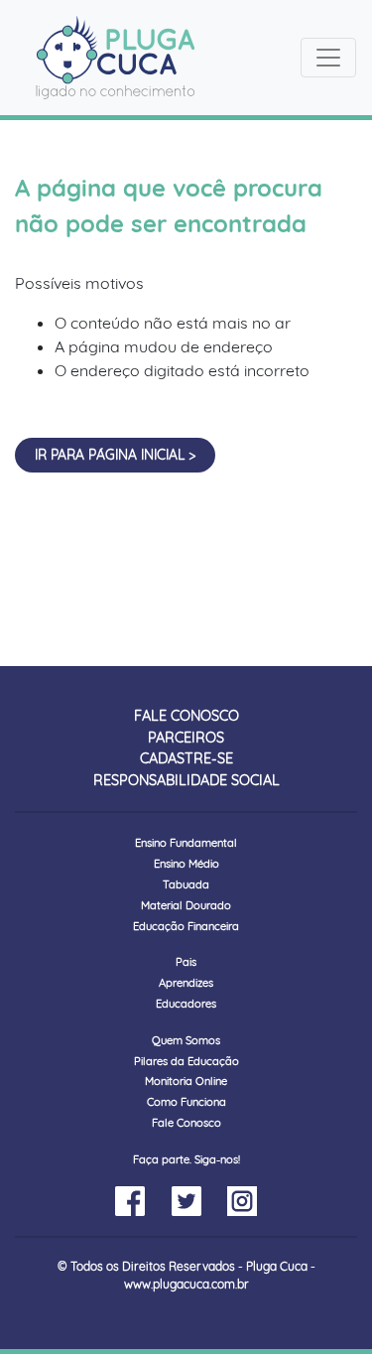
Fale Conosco (186, 1123)
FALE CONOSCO (186, 716)
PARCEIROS (186, 737)
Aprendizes (186, 983)
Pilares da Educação (186, 1061)
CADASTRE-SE (186, 758)
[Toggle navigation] (328, 57)
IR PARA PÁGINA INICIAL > (115, 454)
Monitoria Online (186, 1081)
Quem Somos (186, 1040)
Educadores (186, 1004)
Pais (186, 962)
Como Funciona (186, 1102)
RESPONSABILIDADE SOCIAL (186, 780)
